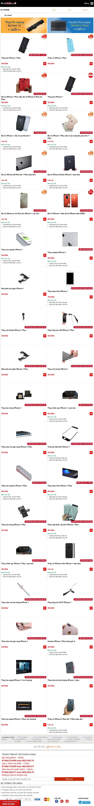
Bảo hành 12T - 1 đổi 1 (85, 482)
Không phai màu (40, 94)
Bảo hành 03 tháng (86, 249)
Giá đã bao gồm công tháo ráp (82, 55)
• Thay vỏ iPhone (73, 737)
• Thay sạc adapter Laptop (33, 741)
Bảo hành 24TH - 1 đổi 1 (38, 55)
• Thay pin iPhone (22, 737)
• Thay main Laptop (52, 741)
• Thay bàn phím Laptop (73, 739)
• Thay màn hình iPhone (40, 737)
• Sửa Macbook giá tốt (70, 741)
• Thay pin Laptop (36, 739)
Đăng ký (69, 779)
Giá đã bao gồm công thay (83, 327)
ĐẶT (45, 63)
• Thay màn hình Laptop (54, 739)
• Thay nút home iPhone (18, 739)
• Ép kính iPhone (57, 737)
